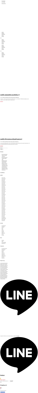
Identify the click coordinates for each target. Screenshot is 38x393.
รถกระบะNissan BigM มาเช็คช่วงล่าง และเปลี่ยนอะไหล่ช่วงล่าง (4, 155)
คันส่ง (3, 265)
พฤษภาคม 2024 (3, 191)
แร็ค (4, 277)
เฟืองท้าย (3, 254)
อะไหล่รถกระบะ (4, 269)
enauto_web (12, 97)
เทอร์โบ (2, 252)
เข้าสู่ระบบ (3, 240)
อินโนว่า (6, 271)
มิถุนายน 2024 (3, 190)
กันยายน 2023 (3, 197)
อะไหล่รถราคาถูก (4, 271)
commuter (1, 263)
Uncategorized (4, 225)
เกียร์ (2, 228)
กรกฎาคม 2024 (3, 189)
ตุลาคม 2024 (3, 186)
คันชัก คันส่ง (3, 226)
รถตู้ (2, 267)
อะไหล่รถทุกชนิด (2, 270)
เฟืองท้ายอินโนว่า (2, 277)
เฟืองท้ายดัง (5, 274)
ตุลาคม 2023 (3, 196)
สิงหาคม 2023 (3, 198)
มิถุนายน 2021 (3, 213)
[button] (19, 38)
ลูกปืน (5, 267)
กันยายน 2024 (3, 187)
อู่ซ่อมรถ (1, 272)
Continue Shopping (2, 392)
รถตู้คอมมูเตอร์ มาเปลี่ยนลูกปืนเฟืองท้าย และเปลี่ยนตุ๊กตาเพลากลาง (5, 169)
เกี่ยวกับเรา (3, 33)
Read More (1, 101)
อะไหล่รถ (1, 269)
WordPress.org (3, 243)
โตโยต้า (4, 278)
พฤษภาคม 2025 (3, 178)
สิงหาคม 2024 (3, 188)
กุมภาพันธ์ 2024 (3, 194)
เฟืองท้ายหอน (1, 276)
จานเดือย (5, 265)
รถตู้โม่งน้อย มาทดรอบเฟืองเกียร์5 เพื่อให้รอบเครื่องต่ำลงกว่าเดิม (4, 161)
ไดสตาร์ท (3, 235)
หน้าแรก (3, 32)
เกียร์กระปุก (6, 272)
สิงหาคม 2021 (3, 211)
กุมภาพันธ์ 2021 (3, 217)
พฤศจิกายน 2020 (4, 218)
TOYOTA (3, 264)
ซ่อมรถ (3, 266)
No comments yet (16, 97)
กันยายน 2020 (3, 219)
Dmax (3, 263)
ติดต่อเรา (3, 36)
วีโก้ (6, 267)
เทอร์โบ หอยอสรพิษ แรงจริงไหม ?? (10, 95)
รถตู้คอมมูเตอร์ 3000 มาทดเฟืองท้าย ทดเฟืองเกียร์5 (4, 158)
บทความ (3, 35)
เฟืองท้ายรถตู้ (5, 275)
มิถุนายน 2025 (3, 177)
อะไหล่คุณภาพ (5, 268)
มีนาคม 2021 (3, 216)
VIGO (5, 264)
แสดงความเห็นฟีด (4, 242)
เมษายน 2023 (3, 201)
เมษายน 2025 (3, 179)
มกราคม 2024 (3, 195)
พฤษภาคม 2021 (3, 214)
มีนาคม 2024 (3, 193)
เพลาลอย (3, 253)
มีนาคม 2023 (3, 202)
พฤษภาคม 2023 (3, 200)
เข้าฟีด (2, 241)
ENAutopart (6, 263)
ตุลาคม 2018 (3, 220)
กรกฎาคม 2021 (3, 212)
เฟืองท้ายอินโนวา (5, 276)
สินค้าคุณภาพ (3, 34)
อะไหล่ (3, 268)
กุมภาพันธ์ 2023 (3, 203)
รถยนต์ (2, 227)
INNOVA (1, 264)
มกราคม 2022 (3, 210)
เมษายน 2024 (3, 192)
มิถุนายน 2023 (3, 199)
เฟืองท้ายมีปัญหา (2, 275)
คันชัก (2, 265)
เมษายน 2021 (3, 215)
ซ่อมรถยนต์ (5, 266)
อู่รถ (2, 272)
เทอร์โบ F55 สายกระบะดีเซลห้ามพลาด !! (11, 139)
